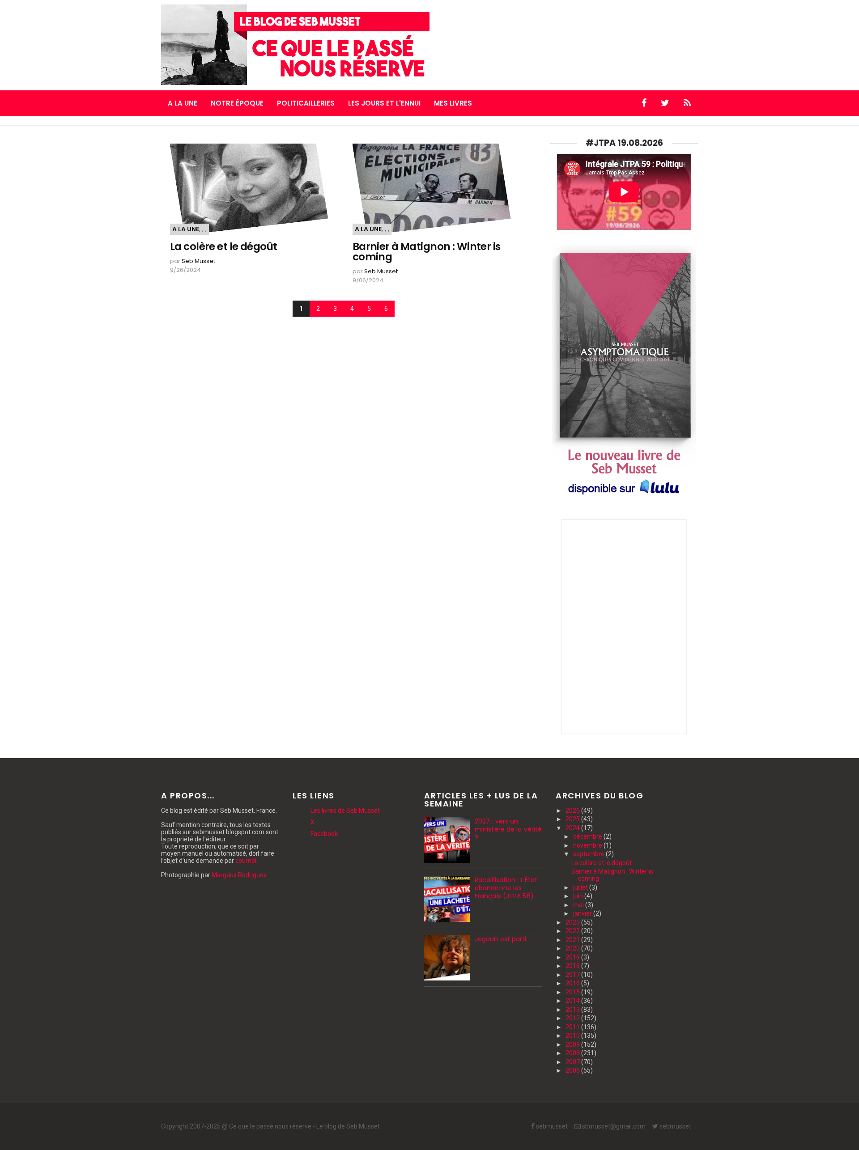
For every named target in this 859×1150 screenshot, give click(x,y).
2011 (573, 1027)
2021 (573, 939)
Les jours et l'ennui (384, 103)
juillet (581, 887)
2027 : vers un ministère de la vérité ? (508, 829)
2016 (573, 983)
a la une (185, 229)
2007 (573, 1061)
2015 (573, 992)
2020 (573, 948)
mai (579, 904)
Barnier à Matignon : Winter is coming (427, 252)
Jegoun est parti (501, 938)
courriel (245, 860)
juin (578, 896)
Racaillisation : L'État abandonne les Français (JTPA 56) (506, 887)
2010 (573, 1035)
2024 (573, 828)
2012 (573, 1018)
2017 (573, 974)
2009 (573, 1044)
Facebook (324, 833)
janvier (583, 913)
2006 (573, 1070)
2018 (573, 965)
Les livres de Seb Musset (345, 810)
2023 (573, 922)
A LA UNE (182, 103)
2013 (573, 1009)
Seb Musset (198, 261)
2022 (573, 930)
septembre (589, 853)
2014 (573, 1000)
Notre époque (237, 103)
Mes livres (453, 103)
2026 (573, 810)
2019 (573, 957)
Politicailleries (306, 103)
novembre (588, 845)
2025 (573, 819)
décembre (588, 836)
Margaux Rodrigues (239, 874)
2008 (573, 1053)
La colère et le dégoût (223, 247)
